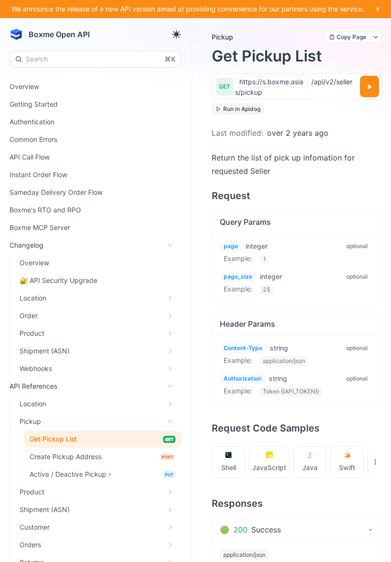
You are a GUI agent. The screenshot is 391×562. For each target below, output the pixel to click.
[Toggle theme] (176, 34)
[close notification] (377, 9)
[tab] (228, 462)
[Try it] (369, 86)
